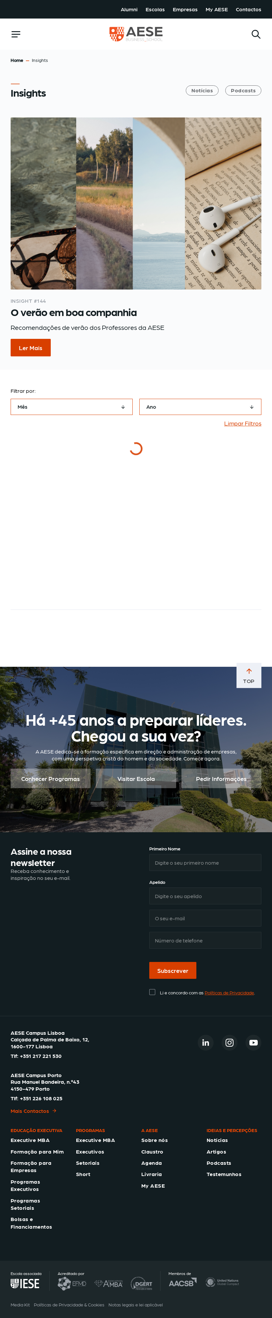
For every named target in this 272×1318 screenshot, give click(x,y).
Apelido (157, 882)
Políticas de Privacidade (229, 992)
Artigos (216, 1151)
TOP (249, 681)
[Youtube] (253, 1043)
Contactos (248, 9)
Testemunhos (224, 1174)
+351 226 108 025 (41, 1098)
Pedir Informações (221, 778)
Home (17, 60)
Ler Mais (30, 347)
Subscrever (172, 970)
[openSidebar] (16, 34)
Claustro (152, 1151)
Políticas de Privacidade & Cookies (69, 1304)
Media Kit (20, 1304)
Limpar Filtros (242, 423)
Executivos (90, 1151)
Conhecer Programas (50, 778)
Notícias (202, 90)
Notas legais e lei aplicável (135, 1304)
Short (83, 1174)
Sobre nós (154, 1140)
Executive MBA (30, 1140)
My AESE (217, 9)
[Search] (256, 34)
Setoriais (88, 1162)
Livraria (151, 1174)
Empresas (185, 9)
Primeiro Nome (164, 848)
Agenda (151, 1162)
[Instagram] (230, 1043)
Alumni (129, 9)
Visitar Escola (136, 778)
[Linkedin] (206, 1043)
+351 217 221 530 (41, 1056)
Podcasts (243, 90)
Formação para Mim (37, 1151)
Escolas (155, 9)
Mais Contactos (30, 1111)
